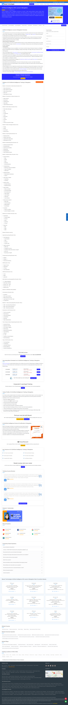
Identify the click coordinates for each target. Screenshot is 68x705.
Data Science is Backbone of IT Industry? (26, 646)
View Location (12, 591)
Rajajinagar (3, 656)
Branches (41, 4)
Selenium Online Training (30, 676)
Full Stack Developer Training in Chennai (7, 683)
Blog (2, 665)
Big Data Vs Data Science (15, 646)
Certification (30, 25)
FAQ (43, 25)
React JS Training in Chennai (24, 686)
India (17, 654)
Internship (5, 665)
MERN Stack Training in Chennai (6, 687)
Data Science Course (5, 629)
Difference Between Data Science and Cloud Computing (10, 648)
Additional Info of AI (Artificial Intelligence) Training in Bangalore (13, 659)
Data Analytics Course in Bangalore (19, 691)
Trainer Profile (24, 25)
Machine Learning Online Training (28, 677)
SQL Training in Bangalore (50, 691)
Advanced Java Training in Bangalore (50, 694)
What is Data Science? (44, 644)
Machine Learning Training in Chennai (17, 687)
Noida (61, 654)
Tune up (23, 387)
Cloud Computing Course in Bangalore (7, 691)
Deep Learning (15, 52)
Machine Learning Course (13, 629)
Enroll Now (52, 17)
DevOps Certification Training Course (13, 676)
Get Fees (38, 369)
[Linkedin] (53, 666)
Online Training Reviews (19, 665)
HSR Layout (40, 654)
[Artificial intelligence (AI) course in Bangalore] (55, 11)
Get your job (27, 419)
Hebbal (44, 654)
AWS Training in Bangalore (27, 694)
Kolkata (20, 654)
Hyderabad (13, 654)
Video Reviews (13, 665)
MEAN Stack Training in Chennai (51, 686)
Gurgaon (36, 654)
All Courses (37, 4)
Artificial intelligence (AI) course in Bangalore (37, 694)
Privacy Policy (8, 672)
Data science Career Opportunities (53, 646)
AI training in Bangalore (23, 68)
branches (5, 364)
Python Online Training (23, 676)
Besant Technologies (6, 363)
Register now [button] (23, 78)
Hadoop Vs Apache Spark (52, 644)
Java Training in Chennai (27, 687)
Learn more (23, 356)
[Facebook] (46, 666)
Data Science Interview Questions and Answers (42, 636)
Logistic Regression (37, 644)
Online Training (46, 4)
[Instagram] (55, 666)
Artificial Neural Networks (21, 644)
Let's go (23, 466)
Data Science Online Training (6, 677)
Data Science (22, 59)
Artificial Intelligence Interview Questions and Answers (24, 71)
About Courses (4, 25)
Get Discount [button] (23, 445)
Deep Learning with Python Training (35, 629)
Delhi (10, 654)
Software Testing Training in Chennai (56, 683)
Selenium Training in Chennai (15, 686)
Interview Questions (30, 665)
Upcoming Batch (18, 25)
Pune (11, 656)
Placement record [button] (20, 419)
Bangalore (7, 656)
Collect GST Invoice (12, 666)
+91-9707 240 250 (61, 2)
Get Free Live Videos (59, 17)
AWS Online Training (5, 676)
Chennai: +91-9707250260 (6, 2)
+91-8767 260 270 (56, 21)
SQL (29, 34)
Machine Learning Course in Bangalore (7, 694)
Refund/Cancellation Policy (30, 672)
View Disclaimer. (55, 703)
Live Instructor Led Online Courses (37, 52)
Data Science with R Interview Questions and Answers (10, 636)
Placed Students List (5, 666)
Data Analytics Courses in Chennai (19, 683)
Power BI (33, 34)
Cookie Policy (12, 672)
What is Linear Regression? (6, 646)
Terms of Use (17, 672)
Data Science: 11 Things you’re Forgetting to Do (39, 646)
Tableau (27, 34)
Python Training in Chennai (32, 686)
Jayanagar (3, 654)
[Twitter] (48, 666)
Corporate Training (53, 4)
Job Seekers (63, 4)
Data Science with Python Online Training (17, 677)
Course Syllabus (11, 25)
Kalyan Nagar (52, 654)
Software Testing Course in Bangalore (30, 691)
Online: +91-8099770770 (25, 2)
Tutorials (9, 665)
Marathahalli (57, 654)
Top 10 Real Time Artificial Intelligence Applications (9, 644)
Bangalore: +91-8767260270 (15, 2)
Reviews (40, 25)
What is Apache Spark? (30, 644)
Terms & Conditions (23, 672)
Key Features (35, 25)
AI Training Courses (17, 53)
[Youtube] (50, 666)
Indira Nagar (47, 654)
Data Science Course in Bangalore (41, 691)
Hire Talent (58, 4)
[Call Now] (66, 699)
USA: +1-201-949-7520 (33, 2)
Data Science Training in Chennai (45, 683)
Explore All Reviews (22, 503)
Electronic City (32, 654)
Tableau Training (26, 629)
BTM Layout (27, 654)
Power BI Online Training (37, 677)
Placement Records (53, 0)
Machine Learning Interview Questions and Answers (26, 636)
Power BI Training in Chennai (41, 686)
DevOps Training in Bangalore (18, 694)
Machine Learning (28, 59)
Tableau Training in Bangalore (59, 691)
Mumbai (23, 654)
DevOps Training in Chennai (35, 687)
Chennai (7, 654)
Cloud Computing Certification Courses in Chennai (32, 683)
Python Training (20, 629)
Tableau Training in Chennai (6, 686)
